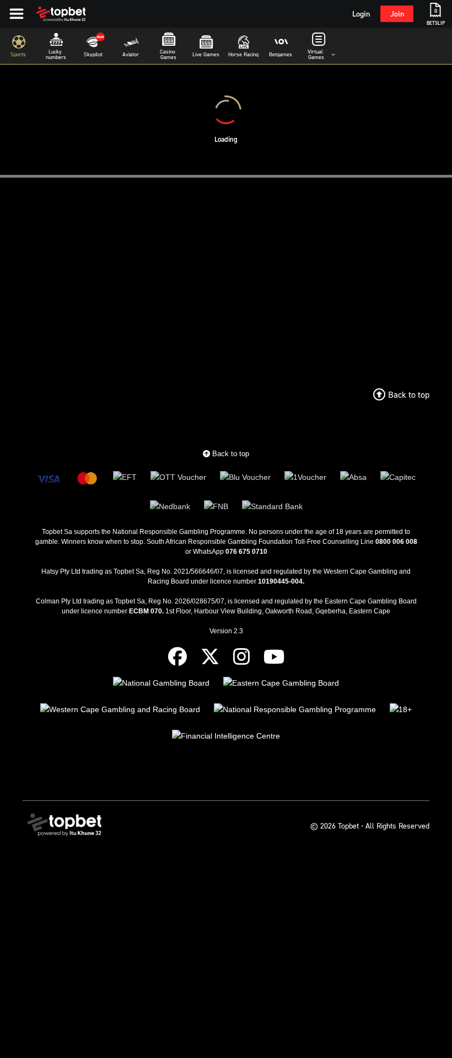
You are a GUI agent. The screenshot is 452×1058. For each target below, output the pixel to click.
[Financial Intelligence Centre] (226, 736)
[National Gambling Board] (161, 683)
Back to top (229, 454)
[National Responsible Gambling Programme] (295, 709)
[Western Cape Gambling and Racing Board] (120, 709)
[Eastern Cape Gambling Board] (281, 683)
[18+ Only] (401, 709)
